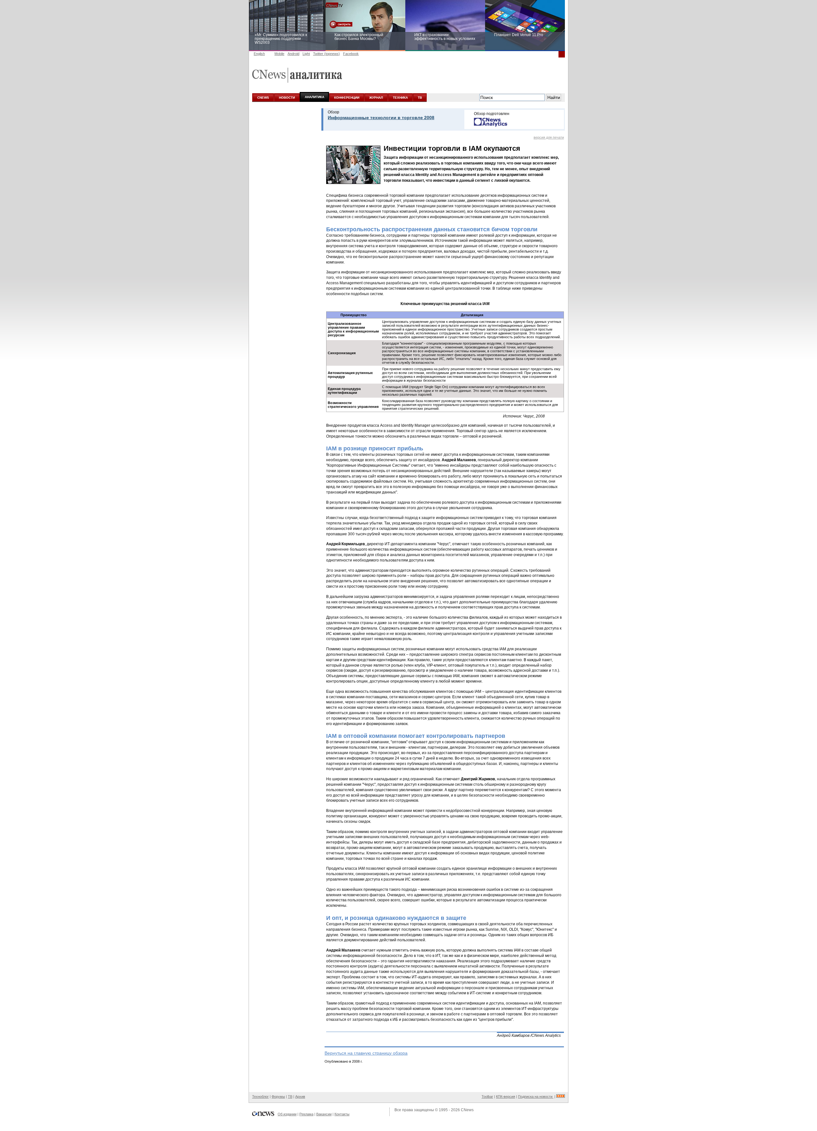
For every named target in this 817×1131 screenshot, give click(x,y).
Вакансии (324, 1114)
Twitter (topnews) (326, 54)
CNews (467, 1110)
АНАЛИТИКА (314, 97)
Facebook (351, 54)
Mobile (279, 54)
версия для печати (549, 137)
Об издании (287, 1114)
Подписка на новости (535, 1096)
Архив (300, 1096)
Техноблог (260, 1096)
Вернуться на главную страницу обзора (366, 1053)
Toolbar (487, 1096)
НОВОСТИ (287, 97)
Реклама (306, 1114)
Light (306, 54)
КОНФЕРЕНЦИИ (346, 97)
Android (293, 54)
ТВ (420, 97)
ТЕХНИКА (400, 97)
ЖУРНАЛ (376, 97)
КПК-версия (505, 1096)
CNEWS (263, 97)
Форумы (278, 1096)
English (259, 54)
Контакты (341, 1114)
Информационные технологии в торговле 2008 (381, 117)
